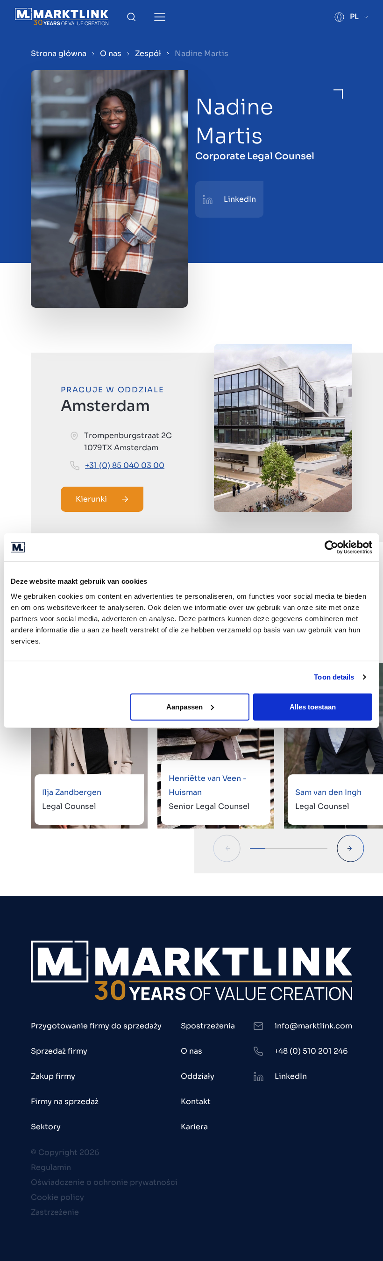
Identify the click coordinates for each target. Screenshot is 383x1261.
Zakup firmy (53, 1076)
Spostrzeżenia (208, 1026)
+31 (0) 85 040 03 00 (124, 465)
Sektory (46, 1127)
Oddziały (197, 1076)
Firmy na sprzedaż (65, 1101)
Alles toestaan (313, 706)
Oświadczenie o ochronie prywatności (104, 1182)
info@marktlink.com (313, 1026)
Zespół (148, 53)
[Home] (61, 16)
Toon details (334, 677)
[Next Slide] (350, 848)
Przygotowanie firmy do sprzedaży (96, 1026)
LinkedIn (240, 199)
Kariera (194, 1127)
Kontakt (196, 1101)
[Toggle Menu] (159, 17)
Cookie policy (57, 1197)
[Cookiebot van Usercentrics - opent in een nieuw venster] (331, 547)
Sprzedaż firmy (59, 1051)
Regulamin (51, 1167)
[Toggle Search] (131, 17)
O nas (110, 53)
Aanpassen (184, 706)
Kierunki (91, 499)
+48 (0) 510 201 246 (311, 1051)
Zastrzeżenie (55, 1212)
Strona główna (58, 53)
